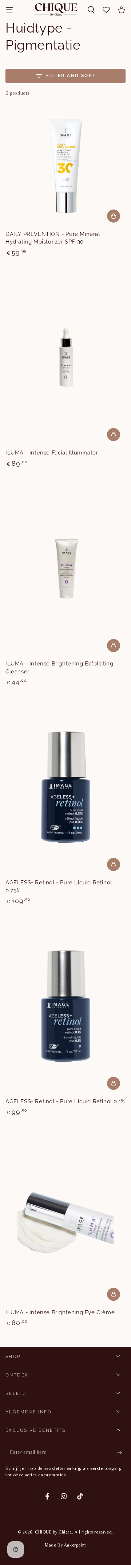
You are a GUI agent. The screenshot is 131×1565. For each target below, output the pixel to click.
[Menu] (9, 10)
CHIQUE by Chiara (53, 1532)
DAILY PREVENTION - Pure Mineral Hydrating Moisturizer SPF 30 (52, 238)
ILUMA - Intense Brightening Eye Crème (60, 1312)
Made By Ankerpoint (65, 1545)
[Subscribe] (121, 1452)
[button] (91, 10)
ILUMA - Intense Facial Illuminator (51, 452)
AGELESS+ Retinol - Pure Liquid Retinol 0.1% (65, 1101)
